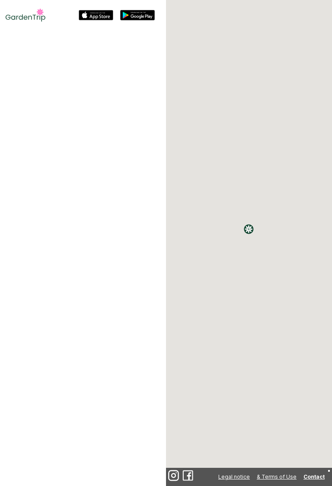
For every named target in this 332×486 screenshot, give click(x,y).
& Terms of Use (277, 476)
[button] (248, 229)
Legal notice (234, 476)
